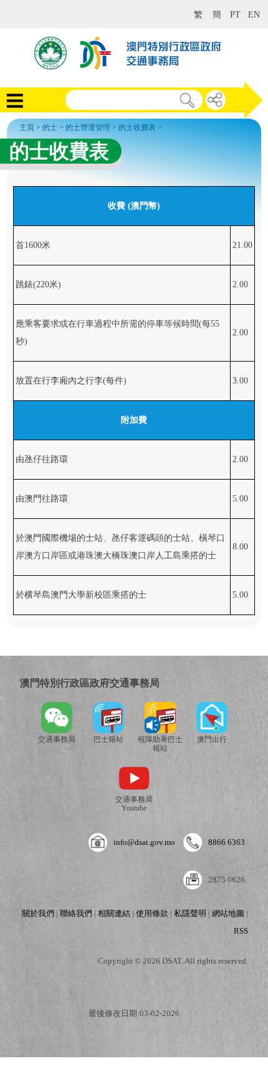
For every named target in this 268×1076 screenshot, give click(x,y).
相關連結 (114, 913)
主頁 (26, 127)
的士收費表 (137, 127)
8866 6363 (226, 842)
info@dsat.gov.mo (144, 842)
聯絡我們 (76, 913)
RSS (241, 930)
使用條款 (152, 913)
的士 (49, 127)
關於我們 (38, 913)
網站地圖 (228, 913)
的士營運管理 (87, 127)
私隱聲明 (190, 913)
